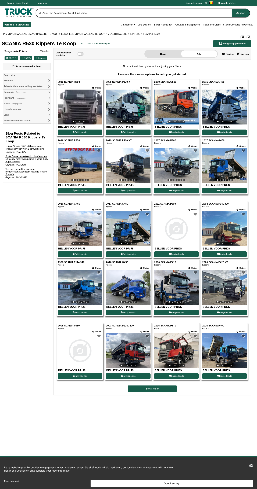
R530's (27, 58)
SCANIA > (148, 34)
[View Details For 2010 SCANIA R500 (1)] (80, 107)
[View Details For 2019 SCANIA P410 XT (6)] (128, 165)
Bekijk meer (152, 388)
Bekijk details (81, 132)
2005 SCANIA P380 (69, 325)
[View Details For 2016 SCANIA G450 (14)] (128, 287)
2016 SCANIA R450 (69, 140)
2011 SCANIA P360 (165, 204)
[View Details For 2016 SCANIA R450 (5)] (80, 165)
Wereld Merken (228, 3)
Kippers (41, 58)
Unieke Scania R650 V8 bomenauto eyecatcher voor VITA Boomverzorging (24, 147)
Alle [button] (199, 54)
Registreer (42, 3)
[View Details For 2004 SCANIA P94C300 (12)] (224, 228)
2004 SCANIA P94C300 (215, 204)
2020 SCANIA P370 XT (119, 82)
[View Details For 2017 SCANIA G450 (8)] (224, 165)
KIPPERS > (136, 34)
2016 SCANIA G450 (69, 204)
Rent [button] (163, 54)
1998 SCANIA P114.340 (71, 262)
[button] (227, 54)
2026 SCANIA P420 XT (215, 262)
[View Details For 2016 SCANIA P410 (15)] (176, 287)
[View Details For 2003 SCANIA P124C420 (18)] (128, 350)
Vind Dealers (144, 24)
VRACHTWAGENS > (119, 34)
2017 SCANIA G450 (213, 140)
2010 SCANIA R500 (69, 82)
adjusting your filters (170, 66)
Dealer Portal (21, 3)
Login (9, 3)
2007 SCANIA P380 (165, 140)
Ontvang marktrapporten (187, 24)
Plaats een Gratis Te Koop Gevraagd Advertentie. (228, 24)
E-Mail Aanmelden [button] (163, 24)
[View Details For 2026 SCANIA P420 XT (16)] (224, 287)
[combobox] (146, 13)
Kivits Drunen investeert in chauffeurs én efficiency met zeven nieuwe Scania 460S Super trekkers (26, 159)
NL (206, 3)
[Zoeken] (40, 13)
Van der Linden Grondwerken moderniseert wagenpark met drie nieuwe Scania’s (26, 172)
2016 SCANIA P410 (165, 262)
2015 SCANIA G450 (213, 82)
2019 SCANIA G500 (165, 82)
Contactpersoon (194, 3)
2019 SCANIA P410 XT (119, 140)
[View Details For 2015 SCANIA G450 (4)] (224, 107)
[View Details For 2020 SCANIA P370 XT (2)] (128, 107)
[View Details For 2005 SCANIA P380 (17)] (80, 350)
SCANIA (12, 58)
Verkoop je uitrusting (17, 25)
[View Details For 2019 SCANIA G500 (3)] (176, 107)
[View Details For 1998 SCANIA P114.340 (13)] (80, 287)
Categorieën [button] (127, 24)
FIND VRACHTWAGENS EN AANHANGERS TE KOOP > (31, 34)
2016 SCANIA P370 (165, 325)
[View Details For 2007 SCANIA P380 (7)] (176, 165)
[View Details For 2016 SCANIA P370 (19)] (176, 350)
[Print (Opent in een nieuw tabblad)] (242, 37)
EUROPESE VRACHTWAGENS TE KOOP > (84, 34)
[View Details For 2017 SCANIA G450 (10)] (128, 228)
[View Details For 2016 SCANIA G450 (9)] (80, 228)
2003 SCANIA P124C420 (120, 325)
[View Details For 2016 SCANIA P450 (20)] (224, 350)
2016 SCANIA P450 (213, 325)
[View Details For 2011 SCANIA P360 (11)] (176, 228)
